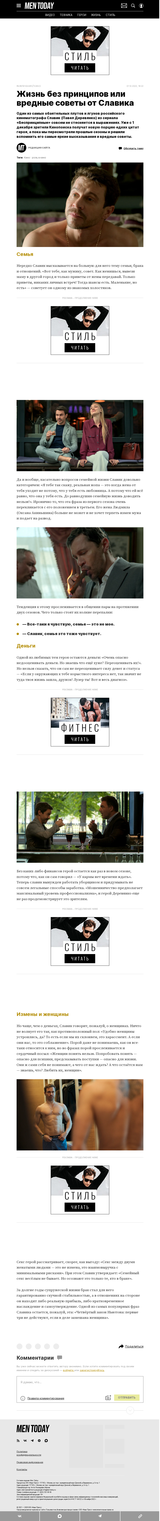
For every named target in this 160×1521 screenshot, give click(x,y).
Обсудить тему (133, 148)
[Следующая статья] (80, 1410)
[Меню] (19, 6)
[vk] (25, 1440)
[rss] (18, 1440)
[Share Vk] (19, 1516)
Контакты (22, 1469)
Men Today (39, 5)
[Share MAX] (59, 1516)
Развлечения (24, 86)
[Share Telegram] (100, 1516)
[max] (46, 1440)
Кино (37, 86)
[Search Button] (133, 6)
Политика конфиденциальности (29, 1453)
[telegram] (32, 1440)
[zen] (39, 1440)
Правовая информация (30, 1462)
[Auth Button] (141, 6)
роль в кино (39, 157)
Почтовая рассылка (124, 6)
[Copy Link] (140, 1516)
